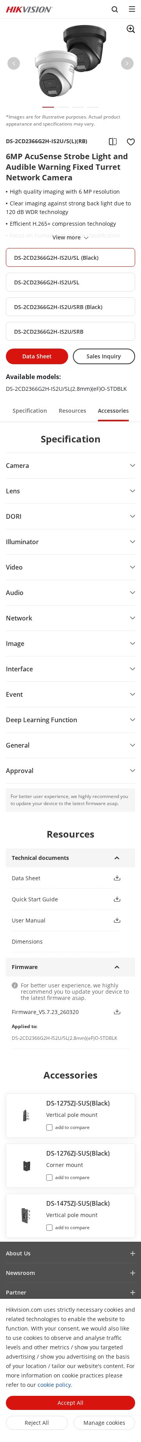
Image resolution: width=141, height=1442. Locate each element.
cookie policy (54, 1384)
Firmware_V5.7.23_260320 (45, 1012)
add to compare (72, 1127)
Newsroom (20, 1273)
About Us (18, 1253)
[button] (14, 65)
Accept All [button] (70, 1402)
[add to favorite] (128, 141)
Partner (16, 1292)
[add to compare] (113, 141)
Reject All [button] (37, 1422)
